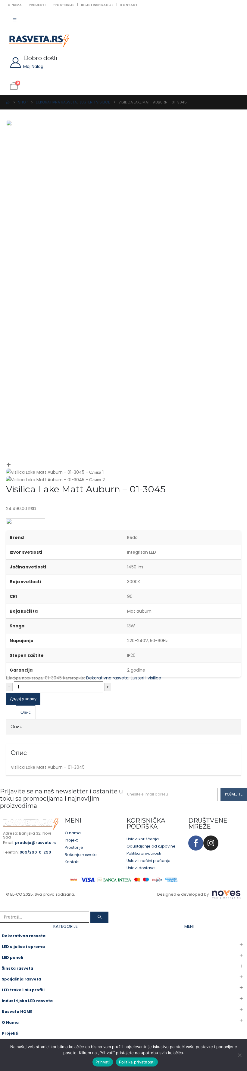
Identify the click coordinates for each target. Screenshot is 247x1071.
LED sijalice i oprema (23, 946)
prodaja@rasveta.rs (35, 842)
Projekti (37, 4)
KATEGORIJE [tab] (65, 926)
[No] (239, 1055)
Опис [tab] (25, 712)
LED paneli (12, 957)
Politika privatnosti (137, 1062)
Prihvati (102, 1062)
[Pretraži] (99, 917)
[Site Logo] (39, 41)
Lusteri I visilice (146, 678)
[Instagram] (210, 843)
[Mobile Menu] (14, 20)
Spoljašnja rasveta (21, 979)
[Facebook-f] (195, 843)
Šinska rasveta (17, 968)
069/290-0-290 (35, 852)
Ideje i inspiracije (97, 4)
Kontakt (129, 4)
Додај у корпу (23, 699)
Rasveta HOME (17, 1011)
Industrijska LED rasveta (27, 1000)
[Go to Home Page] (8, 102)
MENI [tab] (189, 926)
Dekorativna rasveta (107, 678)
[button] (3, 908)
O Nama (15, 4)
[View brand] (25, 524)
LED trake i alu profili (23, 990)
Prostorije (63, 4)
